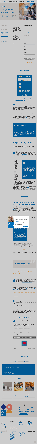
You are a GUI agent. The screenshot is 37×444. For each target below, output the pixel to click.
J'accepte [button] (25, 226)
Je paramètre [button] (18, 226)
